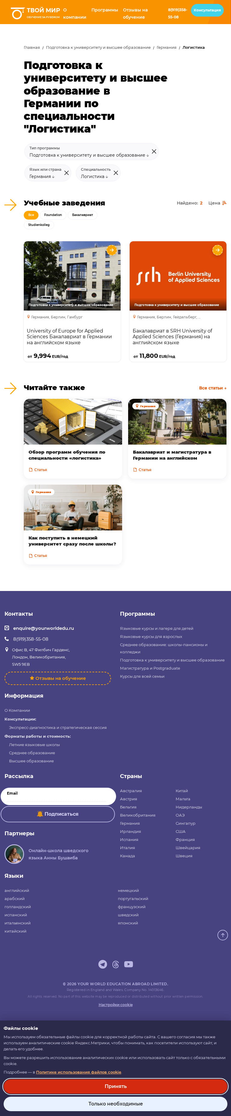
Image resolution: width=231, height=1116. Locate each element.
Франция (185, 839)
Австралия (131, 790)
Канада (127, 855)
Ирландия (130, 831)
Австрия (128, 798)
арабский (15, 898)
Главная (32, 47)
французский (132, 906)
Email (12, 793)
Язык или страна (45, 169)
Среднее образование (32, 752)
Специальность (96, 169)
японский (128, 923)
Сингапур (186, 823)
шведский (128, 914)
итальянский (18, 923)
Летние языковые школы (34, 744)
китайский (15, 931)
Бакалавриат (82, 215)
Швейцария (188, 847)
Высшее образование (31, 760)
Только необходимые (115, 1104)
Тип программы (44, 148)
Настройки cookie (116, 1004)
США (181, 831)
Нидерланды (189, 807)
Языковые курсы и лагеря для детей (156, 628)
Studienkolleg (39, 225)
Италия (127, 847)
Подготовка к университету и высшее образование (98, 47)
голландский (18, 906)
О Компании (17, 710)
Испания (129, 839)
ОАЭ (180, 815)
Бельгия (128, 807)
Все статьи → (212, 388)
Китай (182, 790)
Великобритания (138, 815)
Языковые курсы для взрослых (151, 636)
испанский (16, 914)
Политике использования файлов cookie (78, 1072)
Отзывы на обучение (60, 678)
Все (31, 215)
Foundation (53, 215)
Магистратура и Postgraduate (150, 668)
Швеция (184, 855)
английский (17, 890)
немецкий (128, 890)
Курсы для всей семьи (142, 676)
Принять (116, 1086)
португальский (133, 898)
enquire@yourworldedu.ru (43, 628)
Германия (167, 47)
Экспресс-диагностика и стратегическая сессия (58, 727)
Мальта (183, 798)
